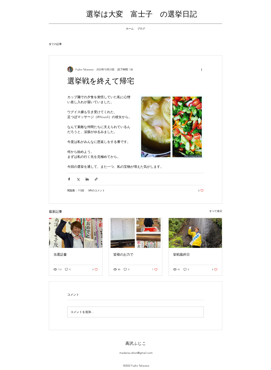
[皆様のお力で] (135, 233)
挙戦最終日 (181, 254)
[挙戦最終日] (195, 233)
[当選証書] (75, 233)
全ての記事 (55, 44)
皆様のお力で (123, 254)
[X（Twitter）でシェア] (78, 179)
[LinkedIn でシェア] (87, 179)
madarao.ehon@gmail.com (136, 353)
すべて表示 (215, 211)
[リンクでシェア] (96, 179)
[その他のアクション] (201, 69)
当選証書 (60, 254)
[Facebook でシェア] (69, 179)
